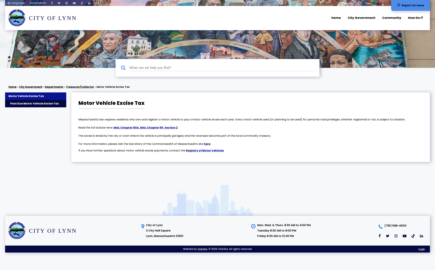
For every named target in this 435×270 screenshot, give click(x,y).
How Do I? (415, 18)
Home (336, 18)
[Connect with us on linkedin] (89, 3)
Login (421, 249)
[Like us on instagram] (66, 3)
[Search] (125, 68)
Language (18, 3)
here (207, 144)
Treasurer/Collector (80, 87)
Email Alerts (38, 3)
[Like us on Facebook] (52, 3)
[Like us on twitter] (59, 3)
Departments (54, 87)
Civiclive (202, 249)
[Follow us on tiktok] (82, 3)
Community (391, 18)
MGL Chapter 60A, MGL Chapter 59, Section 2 (146, 128)
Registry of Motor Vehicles (205, 150)
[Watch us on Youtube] (74, 3)
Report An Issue (413, 5)
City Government (361, 18)
